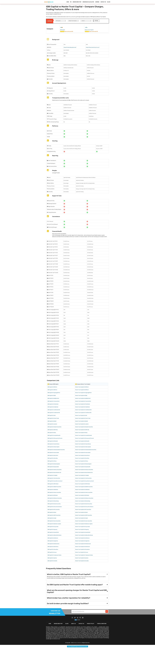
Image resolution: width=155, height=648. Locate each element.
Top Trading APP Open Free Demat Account (77, 646)
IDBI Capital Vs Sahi (52, 415)
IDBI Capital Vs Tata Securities (54, 478)
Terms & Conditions (101, 623)
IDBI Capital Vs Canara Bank (53, 452)
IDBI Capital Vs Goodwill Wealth (54, 435)
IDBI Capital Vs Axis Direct (53, 455)
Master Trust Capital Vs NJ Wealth (82, 441)
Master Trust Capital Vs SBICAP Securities (84, 486)
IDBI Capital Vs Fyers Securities (54, 520)
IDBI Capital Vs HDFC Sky (53, 429)
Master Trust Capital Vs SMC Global (82, 483)
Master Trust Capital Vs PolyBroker (82, 406)
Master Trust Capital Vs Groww (81, 552)
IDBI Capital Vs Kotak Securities (54, 503)
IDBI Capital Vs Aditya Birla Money (54, 535)
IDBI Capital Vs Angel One (53, 540)
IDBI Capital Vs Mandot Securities (54, 426)
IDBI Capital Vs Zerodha (52, 560)
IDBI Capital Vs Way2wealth (53, 466)
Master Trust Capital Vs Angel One (82, 540)
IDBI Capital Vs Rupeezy (52, 529)
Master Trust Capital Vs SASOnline (82, 489)
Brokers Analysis (77, 642)
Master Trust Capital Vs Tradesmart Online (84, 555)
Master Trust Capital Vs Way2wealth (82, 466)
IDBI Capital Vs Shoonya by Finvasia (55, 438)
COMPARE (97, 1)
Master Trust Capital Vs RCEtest (82, 386)
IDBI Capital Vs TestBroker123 (54, 412)
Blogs (66, 623)
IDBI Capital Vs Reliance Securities (55, 498)
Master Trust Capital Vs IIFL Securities (83, 509)
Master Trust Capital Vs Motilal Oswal (83, 543)
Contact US (81, 623)
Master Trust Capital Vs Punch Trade (82, 418)
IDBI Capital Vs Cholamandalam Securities (56, 449)
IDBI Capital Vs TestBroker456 (54, 409)
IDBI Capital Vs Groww (52, 552)
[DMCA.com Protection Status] (77, 619)
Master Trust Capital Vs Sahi (81, 415)
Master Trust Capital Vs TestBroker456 (83, 409)
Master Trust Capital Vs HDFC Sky (82, 429)
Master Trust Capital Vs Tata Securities (83, 478)
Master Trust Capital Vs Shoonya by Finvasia (84, 438)
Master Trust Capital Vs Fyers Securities (83, 520)
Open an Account (68, 31)
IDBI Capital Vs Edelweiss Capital (54, 523)
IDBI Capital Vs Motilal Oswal (53, 543)
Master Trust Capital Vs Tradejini (82, 475)
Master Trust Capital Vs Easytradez (82, 526)
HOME (67, 1)
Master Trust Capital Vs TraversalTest (83, 401)
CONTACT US (103, 1)
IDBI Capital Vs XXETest (52, 389)
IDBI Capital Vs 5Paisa (52, 461)
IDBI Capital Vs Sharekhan (53, 549)
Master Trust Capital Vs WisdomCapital (83, 463)
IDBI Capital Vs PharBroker (53, 404)
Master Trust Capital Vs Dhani (81, 512)
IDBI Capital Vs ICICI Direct (53, 546)
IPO (71, 1)
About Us (73, 623)
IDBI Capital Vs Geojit (52, 518)
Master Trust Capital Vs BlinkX (81, 421)
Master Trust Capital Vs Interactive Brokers (84, 506)
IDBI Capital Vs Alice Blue (53, 458)
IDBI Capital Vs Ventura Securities (55, 469)
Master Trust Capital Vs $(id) (81, 395)
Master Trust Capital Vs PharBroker (82, 404)
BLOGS (108, 1)
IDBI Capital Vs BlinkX (52, 421)
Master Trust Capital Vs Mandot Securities (84, 426)
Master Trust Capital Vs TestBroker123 (83, 412)
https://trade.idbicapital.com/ (70, 47)
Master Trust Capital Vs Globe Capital (83, 446)
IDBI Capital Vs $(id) (52, 395)
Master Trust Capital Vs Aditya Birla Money (84, 535)
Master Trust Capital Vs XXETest (82, 389)
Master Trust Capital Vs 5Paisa (81, 461)
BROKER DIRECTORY (77, 1)
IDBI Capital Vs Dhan (52, 432)
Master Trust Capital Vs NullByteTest (83, 398)
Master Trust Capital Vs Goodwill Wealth (83, 435)
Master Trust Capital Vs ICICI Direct (82, 546)
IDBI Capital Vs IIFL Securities (54, 509)
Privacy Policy (90, 623)
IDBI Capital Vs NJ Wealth (53, 441)
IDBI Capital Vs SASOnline (53, 489)
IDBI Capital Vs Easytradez (53, 526)
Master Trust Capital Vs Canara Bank (82, 452)
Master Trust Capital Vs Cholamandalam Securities (85, 449)
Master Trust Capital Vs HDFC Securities (83, 515)
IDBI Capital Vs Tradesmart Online (54, 555)
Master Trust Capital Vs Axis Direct (82, 455)
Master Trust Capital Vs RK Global (82, 495)
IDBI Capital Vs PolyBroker (53, 406)
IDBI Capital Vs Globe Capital (53, 446)
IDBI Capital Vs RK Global (53, 495)
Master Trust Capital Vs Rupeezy (82, 529)
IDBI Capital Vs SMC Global (53, 483)
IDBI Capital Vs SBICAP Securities (54, 486)
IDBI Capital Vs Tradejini (52, 475)
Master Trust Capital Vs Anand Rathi (82, 532)
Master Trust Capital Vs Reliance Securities (84, 498)
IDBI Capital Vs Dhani (52, 512)
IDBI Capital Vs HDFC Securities (54, 515)
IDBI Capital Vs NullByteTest (53, 398)
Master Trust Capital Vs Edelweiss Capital (83, 523)
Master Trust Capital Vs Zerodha (82, 560)
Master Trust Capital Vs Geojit (81, 518)
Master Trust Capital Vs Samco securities (83, 492)
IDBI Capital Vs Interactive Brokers (55, 506)
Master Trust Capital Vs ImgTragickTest (83, 392)
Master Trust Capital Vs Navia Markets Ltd (84, 472)
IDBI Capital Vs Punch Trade (53, 418)
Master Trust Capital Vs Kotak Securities (83, 503)
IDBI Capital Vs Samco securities (54, 492)
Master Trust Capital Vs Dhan (81, 432)
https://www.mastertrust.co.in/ (92, 47)
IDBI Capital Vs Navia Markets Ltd (54, 472)
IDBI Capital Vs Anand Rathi (53, 532)
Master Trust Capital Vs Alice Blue (82, 458)
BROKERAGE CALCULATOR (88, 1)
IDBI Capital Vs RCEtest (52, 386)
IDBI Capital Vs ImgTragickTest (54, 392)
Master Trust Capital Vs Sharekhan (82, 549)
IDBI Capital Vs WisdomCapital (54, 463)
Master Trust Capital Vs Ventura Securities (84, 469)
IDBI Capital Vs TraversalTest (53, 401)
